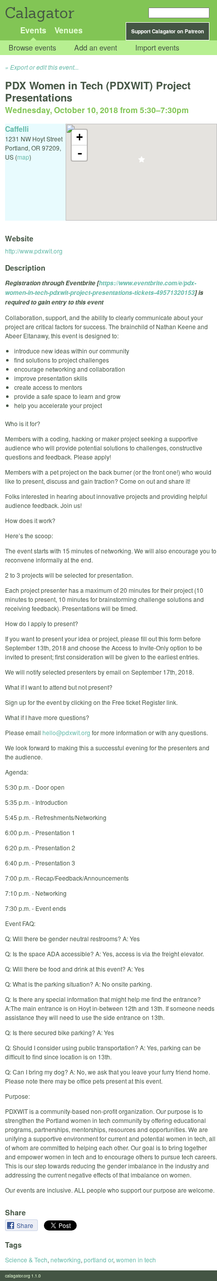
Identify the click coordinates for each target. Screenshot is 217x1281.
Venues (69, 30)
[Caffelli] (141, 162)
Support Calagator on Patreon (167, 31)
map (23, 156)
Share (26, 1225)
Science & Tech (26, 1259)
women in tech (136, 1259)
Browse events (32, 47)
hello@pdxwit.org (66, 732)
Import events (157, 47)
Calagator (39, 13)
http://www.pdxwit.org (34, 250)
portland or (98, 1259)
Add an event (95, 47)
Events (33, 30)
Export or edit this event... (44, 67)
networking (65, 1259)
